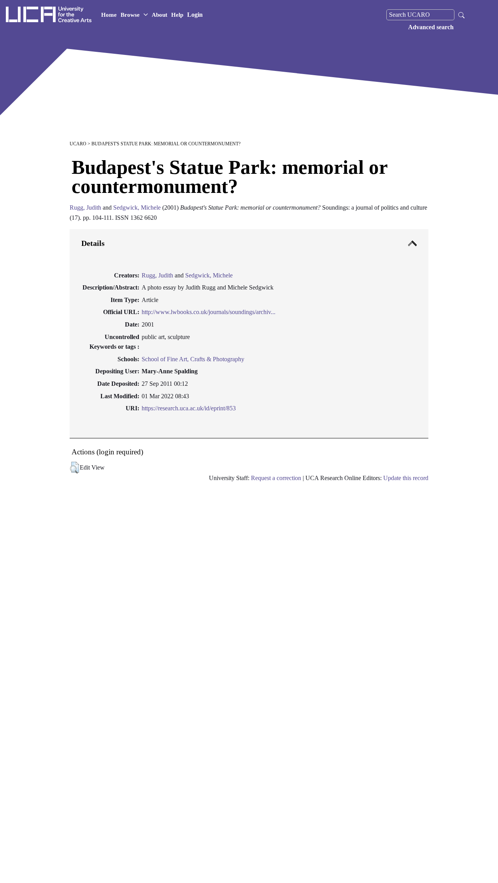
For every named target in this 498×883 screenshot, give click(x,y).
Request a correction (276, 478)
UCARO (78, 144)
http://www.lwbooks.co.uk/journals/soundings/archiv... (208, 312)
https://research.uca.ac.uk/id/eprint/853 (189, 408)
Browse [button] (130, 15)
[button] (74, 467)
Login (195, 14)
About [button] (159, 15)
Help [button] (177, 15)
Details (93, 243)
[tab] (249, 333)
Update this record (405, 478)
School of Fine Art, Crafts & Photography (193, 359)
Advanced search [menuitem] (431, 27)
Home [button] (109, 15)
